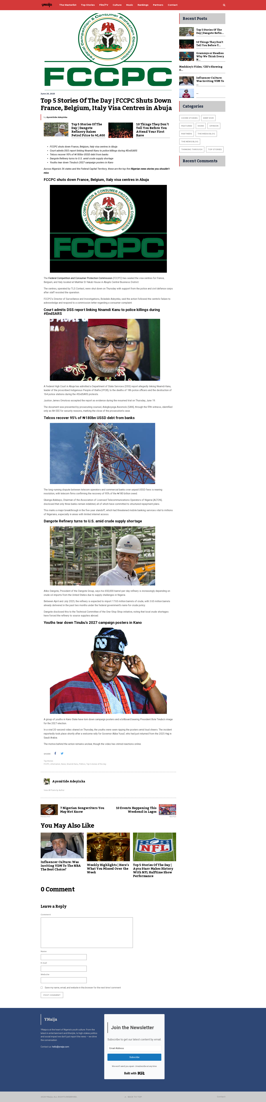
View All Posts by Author (54, 790)
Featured (186, 126)
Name (44, 951)
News (63, 764)
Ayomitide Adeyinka (56, 117)
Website (45, 974)
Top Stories (48, 761)
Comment (46, 914)
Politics (82, 764)
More (201, 126)
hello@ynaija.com (60, 1046)
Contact (221, 1097)
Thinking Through (191, 149)
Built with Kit (134, 1073)
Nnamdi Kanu (72, 764)
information (55, 764)
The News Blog (189, 141)
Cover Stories (189, 118)
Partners (186, 134)
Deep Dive (208, 118)
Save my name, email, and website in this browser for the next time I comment (83, 987)
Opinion (213, 126)
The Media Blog (206, 134)
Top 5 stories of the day (96, 764)
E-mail (44, 963)
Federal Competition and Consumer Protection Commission (80, 278)
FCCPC (46, 764)
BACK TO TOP (135, 1097)
